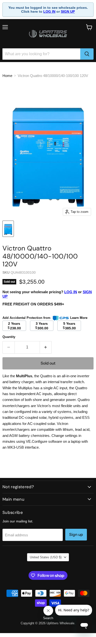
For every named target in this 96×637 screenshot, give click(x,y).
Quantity (8, 337)
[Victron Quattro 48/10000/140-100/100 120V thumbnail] (8, 229)
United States (46, 557)
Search (48, 618)
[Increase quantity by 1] (46, 347)
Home (7, 76)
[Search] (87, 54)
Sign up (76, 534)
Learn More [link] (78, 318)
